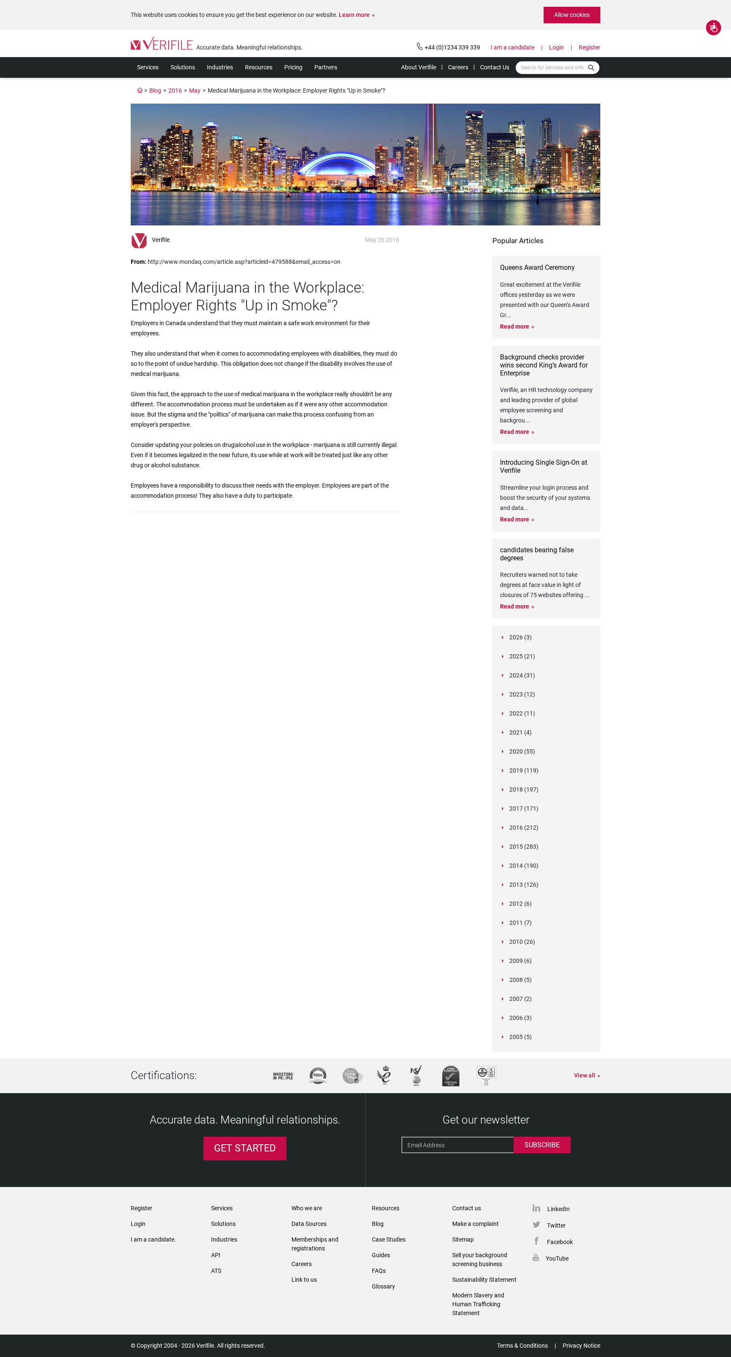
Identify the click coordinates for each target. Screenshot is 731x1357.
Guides (381, 1255)
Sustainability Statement (484, 1279)
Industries (220, 67)
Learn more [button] (354, 14)
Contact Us (494, 67)
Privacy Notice (581, 1345)
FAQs (379, 1270)
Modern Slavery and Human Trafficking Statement (478, 1304)
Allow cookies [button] (572, 14)
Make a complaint (475, 1223)
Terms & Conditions (522, 1345)
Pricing (293, 67)
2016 (175, 90)
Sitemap (463, 1239)
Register (589, 47)
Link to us (304, 1279)
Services (148, 67)
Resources (258, 67)
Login (556, 47)
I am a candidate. (153, 1239)
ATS (216, 1270)
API (215, 1255)
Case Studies (389, 1239)
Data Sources (309, 1223)
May (195, 90)
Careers (458, 67)
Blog (155, 90)
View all (584, 1075)
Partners (325, 67)
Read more (514, 326)
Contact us (466, 1208)
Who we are (306, 1208)
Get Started (245, 1148)
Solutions (182, 67)
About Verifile (418, 67)
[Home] (140, 90)
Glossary (383, 1286)
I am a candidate (512, 47)
